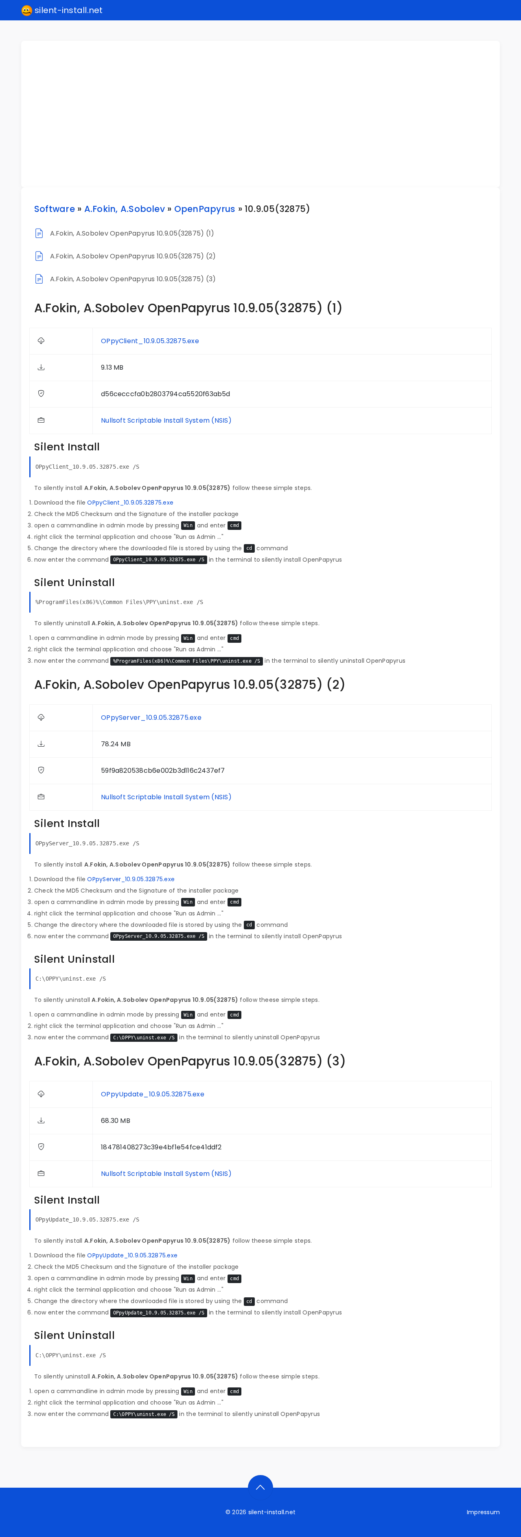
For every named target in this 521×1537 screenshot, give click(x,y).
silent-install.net (68, 10)
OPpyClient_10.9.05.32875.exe (150, 341)
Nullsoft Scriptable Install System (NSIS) (166, 420)
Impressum (483, 1512)
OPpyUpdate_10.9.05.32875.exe (152, 1094)
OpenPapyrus (205, 209)
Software (54, 209)
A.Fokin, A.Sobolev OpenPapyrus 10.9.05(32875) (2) (133, 256)
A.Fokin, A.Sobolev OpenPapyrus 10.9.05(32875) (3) (133, 279)
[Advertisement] (265, 114)
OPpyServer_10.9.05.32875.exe (151, 717)
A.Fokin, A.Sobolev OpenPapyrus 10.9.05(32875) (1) (132, 233)
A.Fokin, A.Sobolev (124, 209)
